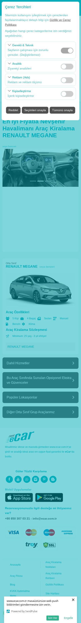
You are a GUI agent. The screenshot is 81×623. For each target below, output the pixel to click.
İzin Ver (52, 618)
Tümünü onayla (62, 110)
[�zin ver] (67, 66)
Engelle (68, 618)
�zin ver (67, 66)
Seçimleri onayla (35, 110)
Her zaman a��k (67, 50)
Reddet (13, 110)
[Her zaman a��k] (67, 50)
